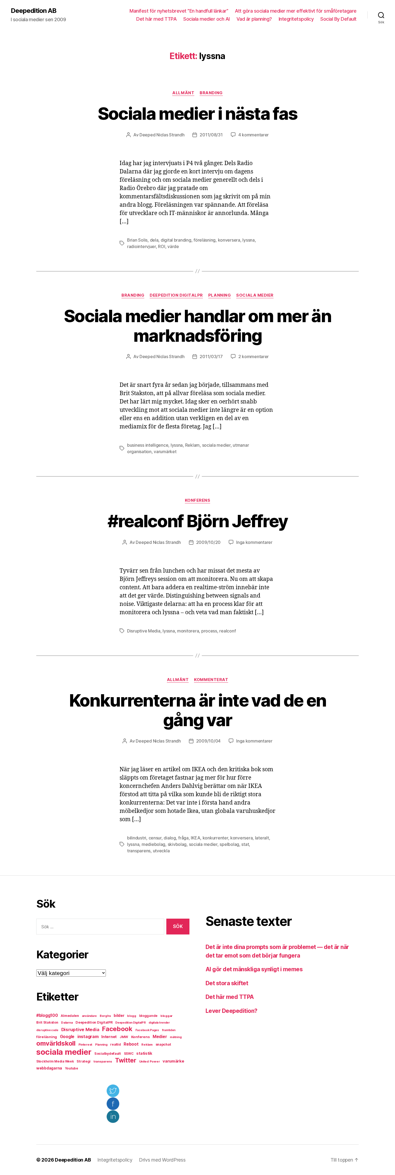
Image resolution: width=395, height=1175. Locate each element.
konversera (229, 240)
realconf (227, 631)
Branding (211, 92)
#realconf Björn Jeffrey (197, 521)
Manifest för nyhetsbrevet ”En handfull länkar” (179, 11)
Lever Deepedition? (231, 1010)
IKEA (195, 838)
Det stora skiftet (227, 983)
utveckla (161, 850)
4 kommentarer (253, 134)
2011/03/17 (211, 356)
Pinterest (85, 1044)
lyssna (248, 240)
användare (89, 1016)
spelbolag (229, 844)
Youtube (71, 1068)
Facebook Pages (147, 1030)
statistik (144, 1053)
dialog (170, 838)
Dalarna (67, 1022)
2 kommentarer (253, 356)
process (209, 631)
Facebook (117, 1029)
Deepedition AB (33, 11)
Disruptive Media (143, 631)
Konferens (197, 500)
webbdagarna (49, 1068)
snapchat (163, 1044)
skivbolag (177, 844)
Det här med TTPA (156, 19)
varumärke (173, 1061)
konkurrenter (215, 838)
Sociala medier (255, 295)
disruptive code (47, 1030)
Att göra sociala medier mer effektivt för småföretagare (296, 11)
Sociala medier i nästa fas (197, 113)
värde (173, 246)
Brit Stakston (47, 1022)
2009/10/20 (208, 542)
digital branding (176, 240)
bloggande (148, 1016)
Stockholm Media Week (55, 1061)
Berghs (105, 1016)
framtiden (169, 1030)
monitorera (188, 631)
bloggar (166, 1016)
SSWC (129, 1054)
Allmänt (183, 92)
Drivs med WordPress (162, 1160)
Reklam (192, 445)
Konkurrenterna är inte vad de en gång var (197, 710)
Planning (219, 295)
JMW (124, 1037)
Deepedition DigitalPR (176, 295)
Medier (160, 1036)
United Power (149, 1061)
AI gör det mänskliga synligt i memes (254, 969)
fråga (183, 838)
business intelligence (147, 445)
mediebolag (153, 844)
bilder (119, 1015)
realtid (115, 1044)
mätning (175, 1037)
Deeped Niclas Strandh (161, 134)
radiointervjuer (141, 246)
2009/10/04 (208, 741)
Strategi (84, 1061)
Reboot (131, 1044)
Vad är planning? (254, 19)
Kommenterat (211, 679)
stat (245, 844)
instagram (88, 1036)
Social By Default (338, 19)
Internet (109, 1036)
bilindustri (136, 838)
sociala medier (216, 445)
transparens (138, 850)
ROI (161, 246)
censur (155, 838)
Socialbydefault (107, 1054)
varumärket (165, 451)
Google (67, 1036)
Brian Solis (137, 240)
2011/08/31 (211, 134)
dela (154, 240)
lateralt (262, 838)
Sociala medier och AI (206, 19)
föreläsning (204, 240)
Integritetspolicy (296, 19)
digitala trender (159, 1022)
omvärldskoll (56, 1043)
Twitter (125, 1060)
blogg (131, 1016)
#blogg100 (47, 1015)
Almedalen (70, 1016)
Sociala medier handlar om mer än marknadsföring (197, 325)
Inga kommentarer (254, 542)
